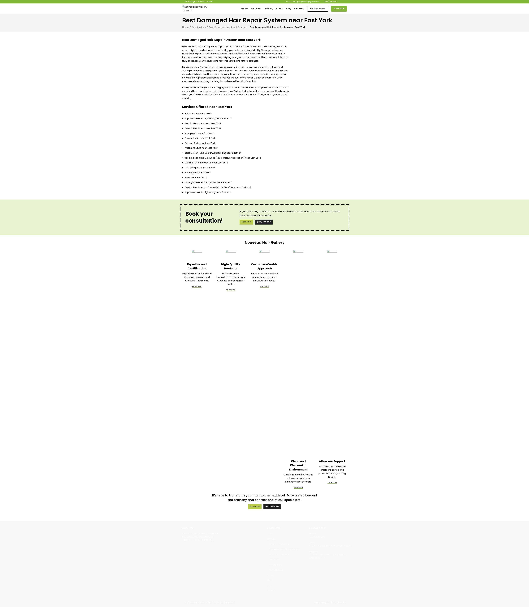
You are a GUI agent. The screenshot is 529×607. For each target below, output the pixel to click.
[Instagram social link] (187, 546)
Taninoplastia (276, 569)
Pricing (270, 575)
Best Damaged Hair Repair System (227, 27)
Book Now (339, 8)
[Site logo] (199, 8)
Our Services (199, 27)
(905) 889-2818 (317, 8)
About (270, 580)
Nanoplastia (275, 564)
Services (271, 539)
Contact (271, 590)
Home (185, 27)
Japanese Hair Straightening (284, 549)
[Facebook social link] (184, 546)
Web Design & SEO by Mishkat (330, 602)
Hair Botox (274, 559)
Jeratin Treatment (279, 554)
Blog (269, 585)
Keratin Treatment (279, 544)
